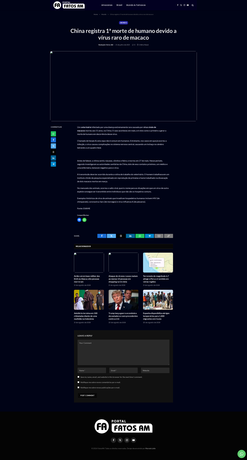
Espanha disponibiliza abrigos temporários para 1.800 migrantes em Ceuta (156, 316)
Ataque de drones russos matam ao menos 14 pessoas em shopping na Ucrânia (123, 279)
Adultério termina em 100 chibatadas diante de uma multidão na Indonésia (85, 316)
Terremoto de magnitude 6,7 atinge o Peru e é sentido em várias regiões (156, 279)
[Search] (192, 5)
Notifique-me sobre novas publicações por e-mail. (100, 387)
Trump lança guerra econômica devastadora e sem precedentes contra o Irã (123, 316)
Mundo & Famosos (135, 5)
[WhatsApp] (53, 133)
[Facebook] (53, 139)
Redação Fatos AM (106, 45)
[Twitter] (53, 145)
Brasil (119, 5)
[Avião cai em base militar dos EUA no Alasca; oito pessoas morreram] (89, 263)
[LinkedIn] (53, 158)
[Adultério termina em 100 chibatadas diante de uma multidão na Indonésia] (89, 300)
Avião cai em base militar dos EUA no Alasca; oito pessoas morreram (87, 279)
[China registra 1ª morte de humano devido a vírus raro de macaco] (123, 86)
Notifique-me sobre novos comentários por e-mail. (100, 382)
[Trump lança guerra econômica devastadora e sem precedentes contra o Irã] (124, 300)
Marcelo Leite (150, 448)
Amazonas (106, 5)
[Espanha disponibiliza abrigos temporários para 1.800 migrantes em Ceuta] (158, 300)
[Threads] (53, 152)
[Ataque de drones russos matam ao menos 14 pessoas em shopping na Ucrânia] (124, 263)
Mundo (123, 23)
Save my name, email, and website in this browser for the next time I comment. (111, 377)
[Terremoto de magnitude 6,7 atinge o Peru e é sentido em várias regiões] (158, 263)
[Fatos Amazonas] (69, 5)
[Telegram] (53, 164)
